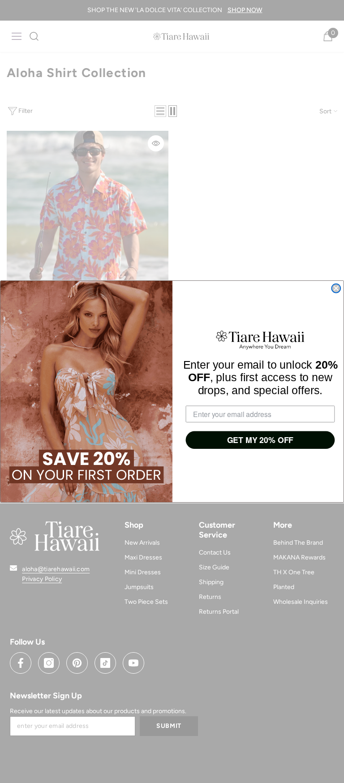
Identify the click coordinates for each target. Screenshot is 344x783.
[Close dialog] (335, 288)
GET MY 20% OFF (260, 440)
